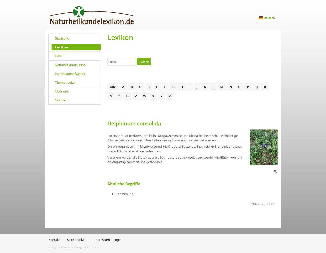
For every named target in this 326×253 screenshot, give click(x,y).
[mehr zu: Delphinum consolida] (264, 147)
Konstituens (124, 194)
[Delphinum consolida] (275, 171)
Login (117, 240)
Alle (113, 87)
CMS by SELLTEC (57, 247)
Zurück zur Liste (263, 203)
